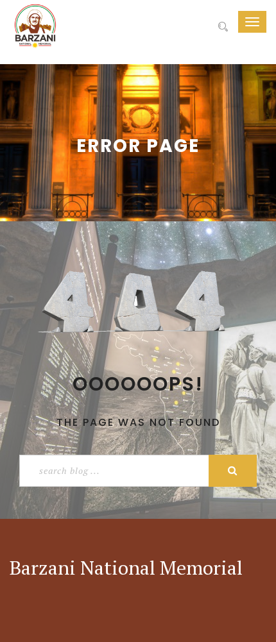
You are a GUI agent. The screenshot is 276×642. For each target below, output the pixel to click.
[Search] (223, 27)
